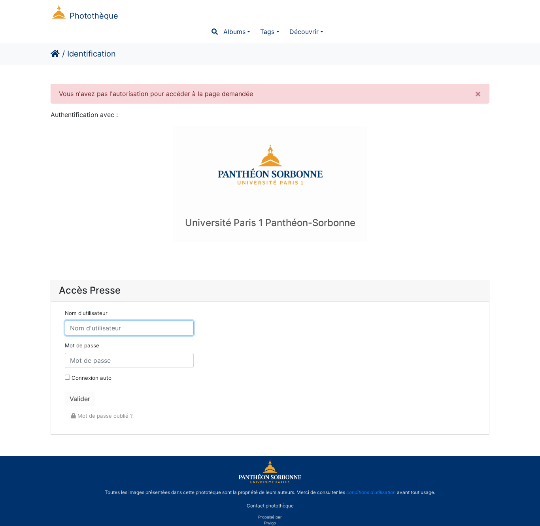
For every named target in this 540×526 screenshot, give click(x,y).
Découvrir (304, 32)
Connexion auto (90, 378)
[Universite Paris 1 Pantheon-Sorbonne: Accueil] (270, 481)
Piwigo (270, 522)
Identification (91, 53)
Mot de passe (82, 345)
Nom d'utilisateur (86, 313)
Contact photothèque (270, 506)
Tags (267, 32)
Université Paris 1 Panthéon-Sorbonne (270, 222)
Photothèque (94, 16)
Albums (234, 32)
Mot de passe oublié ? (104, 416)
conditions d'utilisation (371, 492)
